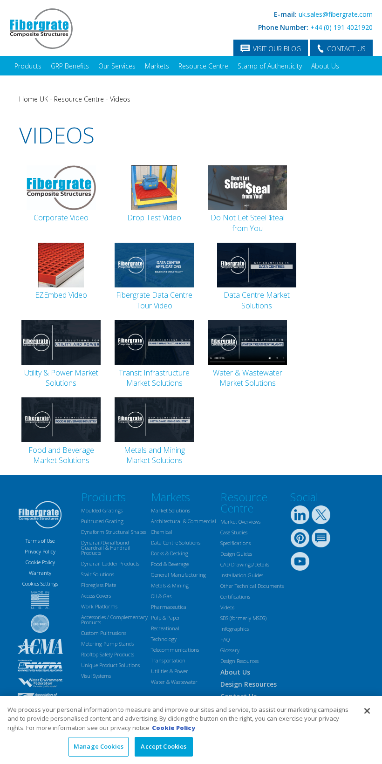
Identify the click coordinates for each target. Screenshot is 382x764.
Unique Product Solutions (110, 665)
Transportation (168, 660)
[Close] (367, 711)
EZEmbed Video (61, 295)
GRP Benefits (70, 65)
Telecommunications (175, 649)
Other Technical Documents (252, 585)
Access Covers (96, 595)
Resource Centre (203, 65)
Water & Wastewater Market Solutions (247, 378)
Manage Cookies (98, 746)
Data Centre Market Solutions (257, 300)
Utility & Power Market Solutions (61, 378)
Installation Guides (241, 575)
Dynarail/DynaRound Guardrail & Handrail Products (105, 547)
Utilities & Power (169, 671)
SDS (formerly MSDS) (243, 617)
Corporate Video (61, 217)
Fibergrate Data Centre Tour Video (154, 300)
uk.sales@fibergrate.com (336, 14)
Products (27, 65)
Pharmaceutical (169, 606)
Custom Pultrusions (103, 632)
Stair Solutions (97, 574)
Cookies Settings (40, 583)
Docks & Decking (169, 553)
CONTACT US (346, 48)
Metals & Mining (170, 585)
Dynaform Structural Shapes (113, 531)
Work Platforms (99, 606)
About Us (325, 65)
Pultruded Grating (102, 521)
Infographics (234, 628)
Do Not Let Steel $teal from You (248, 222)
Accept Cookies (163, 746)
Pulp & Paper (165, 617)
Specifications (235, 542)
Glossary (229, 650)
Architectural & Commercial (183, 521)
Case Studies (233, 532)
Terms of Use (40, 540)
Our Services (117, 65)
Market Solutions (170, 510)
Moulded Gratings (102, 510)
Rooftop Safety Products (107, 654)
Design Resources (239, 660)
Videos (120, 99)
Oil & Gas (161, 596)
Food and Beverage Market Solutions (61, 455)
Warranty (40, 572)
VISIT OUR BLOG (277, 48)
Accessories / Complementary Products (114, 620)
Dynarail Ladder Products (110, 563)
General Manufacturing (178, 574)
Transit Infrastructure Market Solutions (154, 378)
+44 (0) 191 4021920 (341, 27)
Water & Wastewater (174, 681)
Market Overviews (240, 521)
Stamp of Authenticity (270, 65)
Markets (157, 65)
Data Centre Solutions (175, 542)
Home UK (33, 99)
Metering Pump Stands (107, 643)
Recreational (165, 628)
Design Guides (236, 553)
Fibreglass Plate (98, 584)
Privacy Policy (40, 551)
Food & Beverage (170, 563)
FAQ (225, 639)
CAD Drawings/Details (244, 564)
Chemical (161, 531)
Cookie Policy (40, 562)
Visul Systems (96, 675)
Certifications (235, 596)
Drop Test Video (154, 217)
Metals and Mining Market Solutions (154, 455)
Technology (164, 638)
